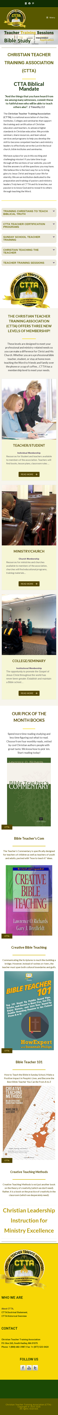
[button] (29, 212)
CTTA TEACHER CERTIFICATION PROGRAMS (24, 225)
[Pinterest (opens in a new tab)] (32, 3)
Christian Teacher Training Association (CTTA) (28, 1404)
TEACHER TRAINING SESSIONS (23, 262)
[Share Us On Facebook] (23, 1368)
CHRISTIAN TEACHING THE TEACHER (21, 251)
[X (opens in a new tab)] (26, 3)
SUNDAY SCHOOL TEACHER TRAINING (21, 238)
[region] (29, 37)
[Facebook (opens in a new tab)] (29, 3)
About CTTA (7, 1308)
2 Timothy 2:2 (37, 107)
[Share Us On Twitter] (35, 1368)
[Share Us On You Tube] (29, 1368)
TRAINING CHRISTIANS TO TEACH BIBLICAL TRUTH (25, 212)
